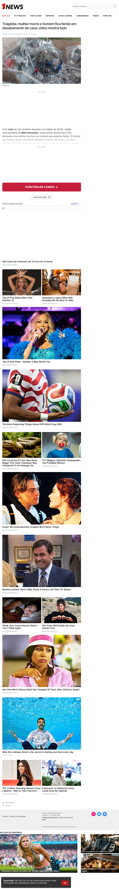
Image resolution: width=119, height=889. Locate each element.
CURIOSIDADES (82, 16)
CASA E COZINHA (65, 16)
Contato (5, 816)
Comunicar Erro (40, 197)
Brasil (8, 806)
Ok (65, 883)
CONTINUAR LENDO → (41, 187)
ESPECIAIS (107, 16)
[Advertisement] (41, 109)
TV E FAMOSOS (20, 16)
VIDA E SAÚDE (35, 16)
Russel (33, 34)
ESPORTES (50, 16)
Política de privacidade (18, 816)
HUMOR (96, 16)
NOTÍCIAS (6, 16)
